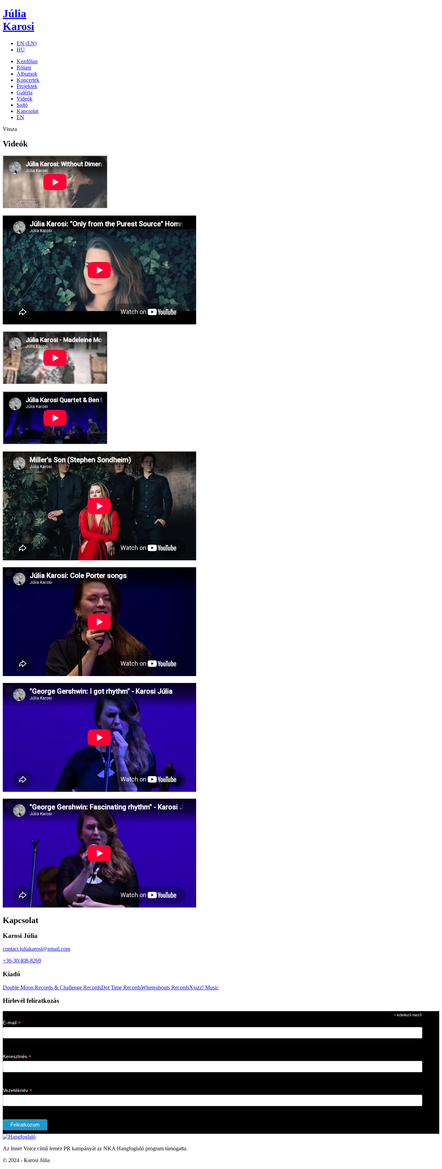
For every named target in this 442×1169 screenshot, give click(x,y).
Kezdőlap (27, 61)
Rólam (24, 67)
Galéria (24, 92)
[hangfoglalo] (19, 1137)
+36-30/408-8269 (22, 960)
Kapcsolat (27, 111)
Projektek (27, 86)
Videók (24, 99)
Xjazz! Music (204, 987)
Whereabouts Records (165, 987)
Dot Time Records (121, 987)
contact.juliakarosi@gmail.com (36, 949)
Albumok (27, 74)
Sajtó (22, 105)
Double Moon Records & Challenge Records (52, 987)
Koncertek (28, 80)
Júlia (18, 19)
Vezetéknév (17, 1090)
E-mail (12, 1022)
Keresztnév (17, 1056)
